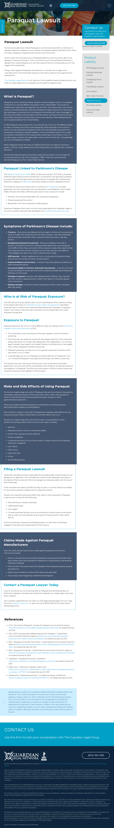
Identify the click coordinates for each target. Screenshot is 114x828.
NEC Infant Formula (94, 96)
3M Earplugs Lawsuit (95, 68)
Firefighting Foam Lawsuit (94, 80)
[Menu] (50, 5)
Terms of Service (96, 764)
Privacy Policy (46, 764)
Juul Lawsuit (91, 91)
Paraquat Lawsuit (93, 100)
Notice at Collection (61, 764)
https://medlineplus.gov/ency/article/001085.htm (29, 678)
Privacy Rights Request (79, 764)
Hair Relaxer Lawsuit (95, 87)
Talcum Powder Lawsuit (93, 111)
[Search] (109, 5)
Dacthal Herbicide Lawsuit (94, 73)
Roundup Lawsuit (93, 105)
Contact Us (2, 26)
